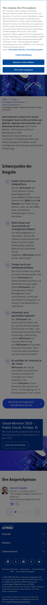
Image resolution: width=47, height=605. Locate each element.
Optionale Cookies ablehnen (23, 62)
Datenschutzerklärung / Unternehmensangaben (25, 50)
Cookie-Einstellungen (23, 55)
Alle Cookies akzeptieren (23, 70)
